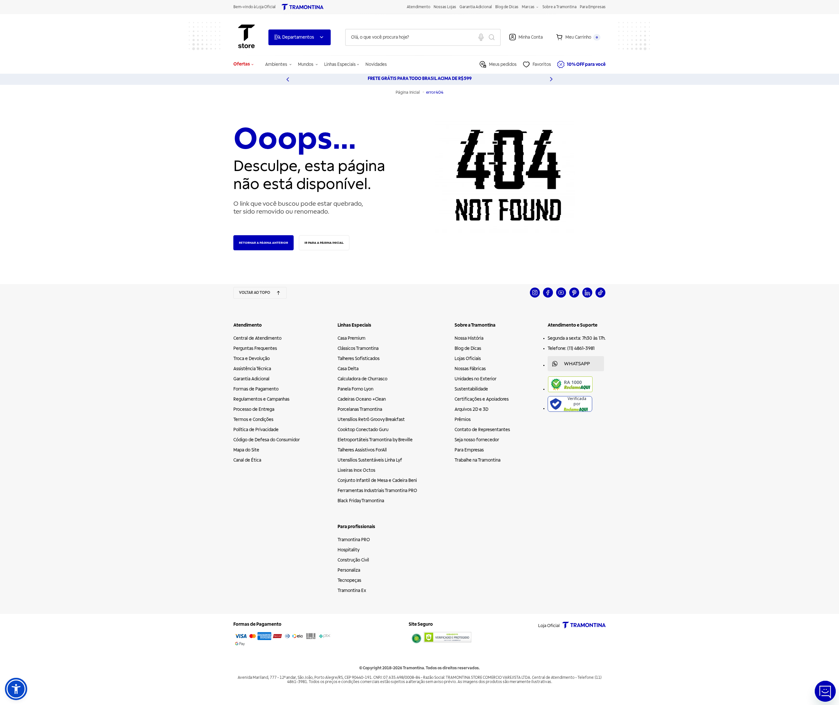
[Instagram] (535, 296)
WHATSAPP (577, 364)
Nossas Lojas (445, 7)
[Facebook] (548, 296)
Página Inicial (408, 92)
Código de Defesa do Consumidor (266, 439)
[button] (16, 688)
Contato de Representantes (482, 429)
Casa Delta (348, 368)
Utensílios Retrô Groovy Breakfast (371, 419)
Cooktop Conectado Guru (363, 429)
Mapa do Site (246, 450)
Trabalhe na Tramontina (477, 460)
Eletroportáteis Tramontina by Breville (375, 439)
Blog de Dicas (506, 7)
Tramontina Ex (352, 590)
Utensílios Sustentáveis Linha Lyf (370, 460)
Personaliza (349, 570)
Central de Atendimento (257, 338)
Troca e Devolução (251, 358)
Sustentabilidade (471, 389)
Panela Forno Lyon (355, 389)
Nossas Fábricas (470, 368)
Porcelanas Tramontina (360, 409)
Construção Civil (353, 560)
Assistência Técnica (252, 368)
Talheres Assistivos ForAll (362, 450)
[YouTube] (561, 296)
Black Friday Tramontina (361, 500)
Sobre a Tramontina (559, 7)
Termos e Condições (253, 419)
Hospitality (349, 549)
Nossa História (469, 338)
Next (551, 79)
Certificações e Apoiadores (482, 399)
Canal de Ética (247, 460)
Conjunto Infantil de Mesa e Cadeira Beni (377, 480)
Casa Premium (351, 338)
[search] (423, 37)
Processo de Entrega (253, 409)
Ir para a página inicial (324, 242)
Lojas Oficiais (468, 358)
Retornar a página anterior (263, 242)
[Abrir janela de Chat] (825, 691)
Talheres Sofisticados (359, 358)
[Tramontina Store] (246, 37)
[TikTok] (600, 296)
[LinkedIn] (587, 296)
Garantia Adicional (475, 7)
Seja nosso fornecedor (477, 439)
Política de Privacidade (256, 429)
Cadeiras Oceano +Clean (362, 399)
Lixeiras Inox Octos (356, 470)
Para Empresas (593, 7)
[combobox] (423, 37)
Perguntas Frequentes (255, 348)
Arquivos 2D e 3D (471, 409)
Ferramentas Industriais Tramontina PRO (377, 490)
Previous (288, 79)
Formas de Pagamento (256, 389)
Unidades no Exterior (476, 378)
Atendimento (418, 7)
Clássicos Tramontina (358, 348)
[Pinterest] (574, 296)
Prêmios (463, 419)
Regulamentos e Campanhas (261, 399)
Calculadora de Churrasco (362, 378)
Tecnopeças (349, 580)
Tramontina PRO (354, 539)
